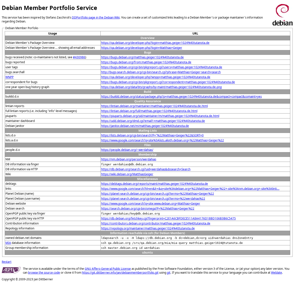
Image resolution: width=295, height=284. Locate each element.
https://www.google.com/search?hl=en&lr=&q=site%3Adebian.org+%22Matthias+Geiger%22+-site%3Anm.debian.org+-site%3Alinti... (190, 189)
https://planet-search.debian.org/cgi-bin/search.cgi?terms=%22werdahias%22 (153, 198)
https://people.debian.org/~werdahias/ (127, 150)
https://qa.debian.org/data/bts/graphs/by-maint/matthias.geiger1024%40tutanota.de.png (161, 87)
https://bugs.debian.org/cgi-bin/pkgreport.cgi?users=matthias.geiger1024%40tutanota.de (161, 67)
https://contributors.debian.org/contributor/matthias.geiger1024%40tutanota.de (155, 223)
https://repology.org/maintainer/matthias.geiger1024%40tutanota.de (148, 228)
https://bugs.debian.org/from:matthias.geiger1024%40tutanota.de (146, 62)
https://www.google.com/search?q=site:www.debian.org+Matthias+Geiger (150, 203)
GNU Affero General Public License (108, 269)
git (168, 273)
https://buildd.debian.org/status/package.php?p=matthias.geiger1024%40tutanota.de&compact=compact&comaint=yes (181, 96)
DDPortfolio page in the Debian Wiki (96, 17)
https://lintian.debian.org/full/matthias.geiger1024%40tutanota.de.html (149, 111)
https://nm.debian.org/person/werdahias (128, 159)
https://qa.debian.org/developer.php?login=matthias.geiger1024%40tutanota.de (155, 43)
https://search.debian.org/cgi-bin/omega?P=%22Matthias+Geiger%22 (147, 208)
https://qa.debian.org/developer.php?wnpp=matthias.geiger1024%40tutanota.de (155, 77)
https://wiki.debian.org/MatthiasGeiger (127, 174)
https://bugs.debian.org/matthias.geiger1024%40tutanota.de (142, 57)
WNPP (9, 77)
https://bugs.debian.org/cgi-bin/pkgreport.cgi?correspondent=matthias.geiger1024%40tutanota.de (168, 82)
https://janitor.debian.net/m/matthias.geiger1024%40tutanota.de (145, 126)
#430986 (79, 57)
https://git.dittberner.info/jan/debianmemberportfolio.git (120, 273)
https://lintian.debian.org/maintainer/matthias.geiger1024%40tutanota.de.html (154, 106)
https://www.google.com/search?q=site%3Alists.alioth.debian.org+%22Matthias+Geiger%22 (162, 140)
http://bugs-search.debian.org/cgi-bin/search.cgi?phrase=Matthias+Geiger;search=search (161, 72)
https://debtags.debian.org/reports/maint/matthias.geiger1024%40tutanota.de (154, 184)
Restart (6, 262)
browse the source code (44, 273)
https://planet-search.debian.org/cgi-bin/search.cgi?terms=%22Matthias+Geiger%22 (157, 194)
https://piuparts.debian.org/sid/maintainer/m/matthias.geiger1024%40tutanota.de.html (160, 116)
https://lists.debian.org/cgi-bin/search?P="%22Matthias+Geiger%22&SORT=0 (152, 135)
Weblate (276, 273)
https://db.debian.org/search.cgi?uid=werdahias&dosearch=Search (145, 169)
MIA (8, 243)
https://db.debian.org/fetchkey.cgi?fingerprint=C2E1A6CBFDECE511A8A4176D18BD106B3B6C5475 (168, 218)
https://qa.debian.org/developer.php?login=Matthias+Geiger (141, 48)
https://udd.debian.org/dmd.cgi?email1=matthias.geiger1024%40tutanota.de (153, 121)
